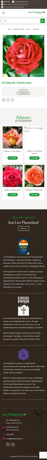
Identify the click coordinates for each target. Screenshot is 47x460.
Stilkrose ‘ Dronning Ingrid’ (34, 152)
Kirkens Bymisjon (9, 333)
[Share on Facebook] (3, 100)
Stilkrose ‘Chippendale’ (34, 190)
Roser (29, 29)
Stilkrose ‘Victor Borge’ (12, 151)
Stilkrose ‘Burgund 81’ (13, 190)
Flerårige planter (18, 29)
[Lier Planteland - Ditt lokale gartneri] (36, 12)
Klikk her (23, 228)
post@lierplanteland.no (22, 1)
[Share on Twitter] (8, 100)
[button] (3, 13)
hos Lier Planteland (23, 222)
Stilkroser (36, 29)
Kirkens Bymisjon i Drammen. (32, 327)
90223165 (7, 1)
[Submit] (42, 21)
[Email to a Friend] (12, 100)
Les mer (12, 158)
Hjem (9, 29)
